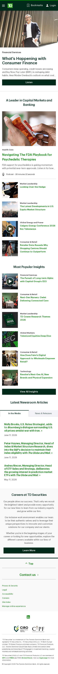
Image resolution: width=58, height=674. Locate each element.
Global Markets (27, 333)
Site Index (6, 602)
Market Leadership (28, 184)
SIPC (4, 658)
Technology (25, 371)
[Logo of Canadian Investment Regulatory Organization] (21, 629)
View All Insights (29, 392)
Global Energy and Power (31, 222)
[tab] (14, 413)
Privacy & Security (10, 586)
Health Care (7, 150)
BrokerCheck (27, 658)
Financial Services (11, 52)
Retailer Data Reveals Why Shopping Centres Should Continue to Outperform (34, 248)
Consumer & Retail (28, 242)
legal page (43, 658)
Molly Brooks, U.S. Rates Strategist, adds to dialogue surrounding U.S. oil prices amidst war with (28, 427)
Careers (5, 598)
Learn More (29, 550)
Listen (29, 82)
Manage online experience (14, 606)
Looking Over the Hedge (32, 187)
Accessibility (7, 594)
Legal (4, 590)
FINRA (11, 658)
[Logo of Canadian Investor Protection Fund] (38, 629)
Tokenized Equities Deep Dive (35, 336)
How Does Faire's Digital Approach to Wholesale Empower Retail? (37, 358)
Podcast (10, 174)
